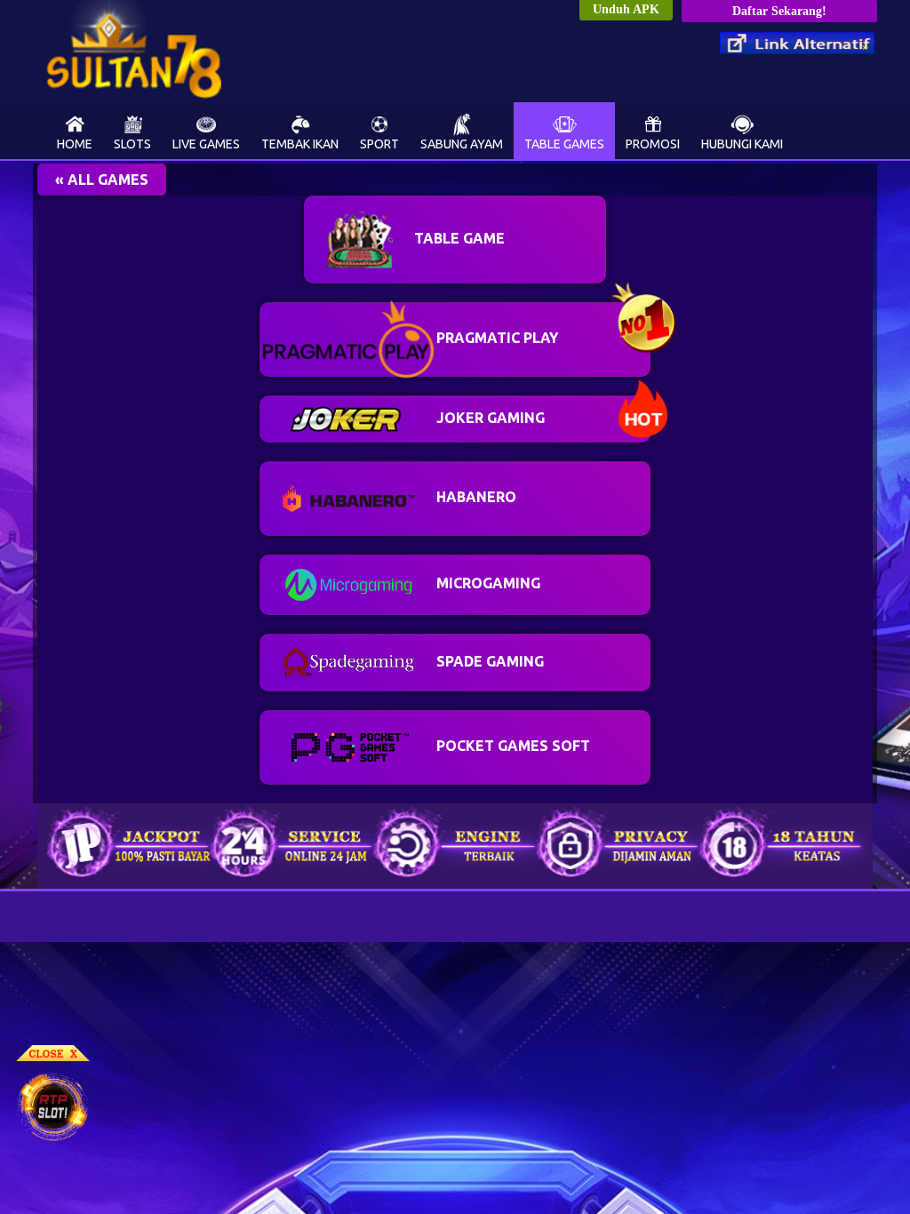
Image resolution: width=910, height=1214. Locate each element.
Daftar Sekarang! (779, 11)
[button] (101, 180)
